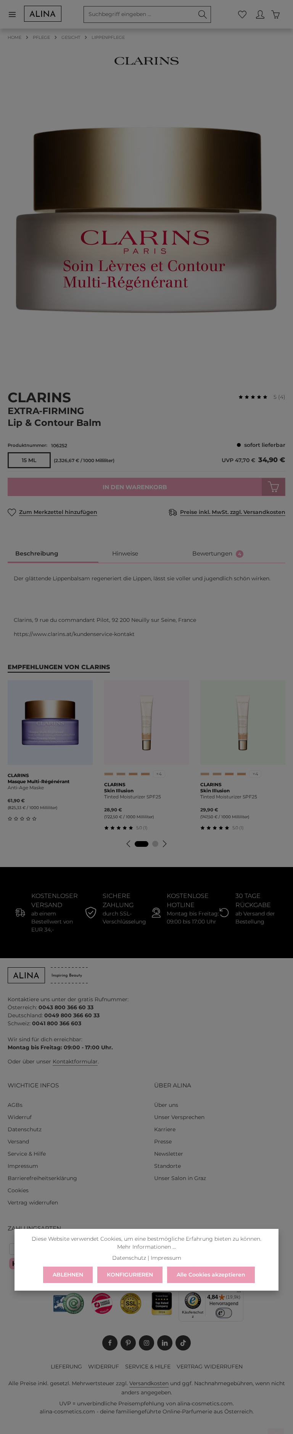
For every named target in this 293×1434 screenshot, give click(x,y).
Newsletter (168, 1153)
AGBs (15, 1105)
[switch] (224, 1313)
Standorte (167, 1166)
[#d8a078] (145, 774)
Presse (163, 1141)
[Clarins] (146, 60)
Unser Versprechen (179, 1117)
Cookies (18, 1190)
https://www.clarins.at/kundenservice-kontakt (74, 634)
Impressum (23, 1166)
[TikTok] (183, 1342)
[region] (146, 220)
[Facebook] (110, 1342)
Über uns (166, 1105)
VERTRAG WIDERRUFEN (210, 1366)
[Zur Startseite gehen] (42, 14)
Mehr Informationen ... (146, 1246)
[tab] (53, 554)
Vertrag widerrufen (33, 1202)
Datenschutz (25, 1129)
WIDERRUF (103, 1366)
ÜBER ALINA (172, 1085)
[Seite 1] (141, 844)
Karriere (164, 1129)
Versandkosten (149, 1383)
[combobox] (139, 14)
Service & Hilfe (27, 1153)
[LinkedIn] (164, 1342)
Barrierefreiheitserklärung (42, 1178)
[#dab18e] (108, 774)
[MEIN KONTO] (260, 14)
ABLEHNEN (68, 1274)
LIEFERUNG (66, 1366)
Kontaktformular (75, 1061)
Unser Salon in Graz (180, 1178)
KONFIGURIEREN (130, 1274)
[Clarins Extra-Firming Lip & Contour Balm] (146, 220)
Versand (18, 1141)
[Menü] (16, 14)
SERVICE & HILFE (148, 1366)
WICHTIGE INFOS (33, 1085)
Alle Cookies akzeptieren (211, 1274)
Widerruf (20, 1117)
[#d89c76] (133, 774)
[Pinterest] (128, 1342)
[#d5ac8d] (121, 774)
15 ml (29, 460)
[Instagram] (146, 1342)
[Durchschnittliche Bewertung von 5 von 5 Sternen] (256, 397)
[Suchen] (203, 14)
